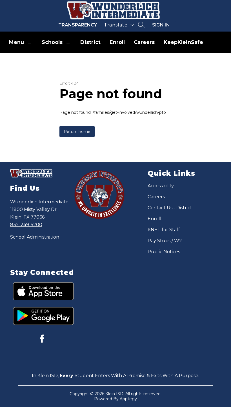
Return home (77, 131)
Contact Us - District (170, 207)
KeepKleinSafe (183, 42)
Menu (16, 42)
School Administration (34, 237)
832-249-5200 (26, 224)
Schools (52, 42)
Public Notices (164, 251)
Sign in (161, 25)
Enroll (117, 42)
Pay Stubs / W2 (165, 240)
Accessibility (161, 185)
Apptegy (128, 398)
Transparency (77, 25)
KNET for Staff (164, 229)
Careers (144, 42)
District (90, 42)
